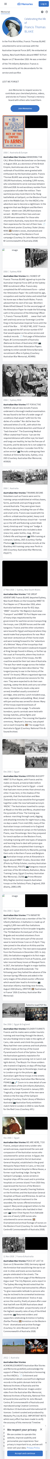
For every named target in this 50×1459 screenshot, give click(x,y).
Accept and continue (25, 1453)
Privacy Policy (33, 1447)
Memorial (5, 12)
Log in (44, 3)
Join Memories (25, 108)
